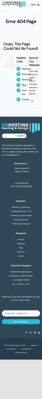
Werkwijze (27, 79)
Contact (26, 99)
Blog (24, 84)
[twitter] (31, 332)
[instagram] (35, 332)
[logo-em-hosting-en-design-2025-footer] (21, 124)
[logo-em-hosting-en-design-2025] (14, 2)
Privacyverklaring (21, 352)
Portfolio (26, 74)
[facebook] (26, 332)
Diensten (26, 68)
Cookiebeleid (26, 349)
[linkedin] (39, 332)
